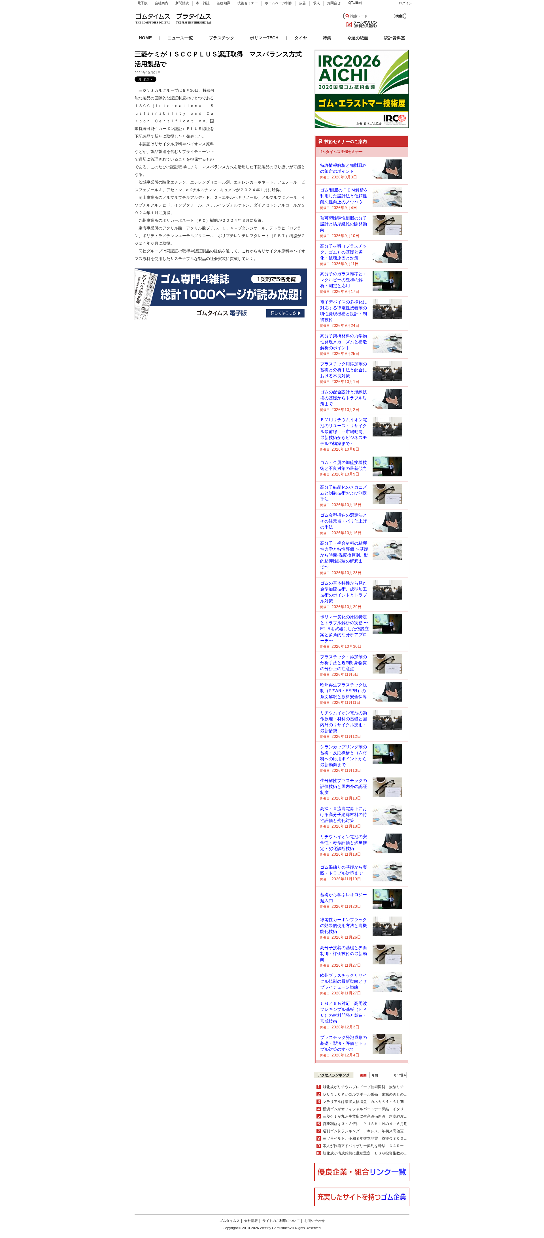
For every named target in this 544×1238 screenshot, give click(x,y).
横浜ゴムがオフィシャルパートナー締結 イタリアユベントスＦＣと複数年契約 (389, 1109)
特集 (327, 37)
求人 (316, 3)
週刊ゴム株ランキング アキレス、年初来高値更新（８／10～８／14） (382, 1131)
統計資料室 (394, 37)
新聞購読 (182, 3)
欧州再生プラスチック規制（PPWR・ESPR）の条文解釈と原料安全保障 (343, 690)
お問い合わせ (314, 1221)
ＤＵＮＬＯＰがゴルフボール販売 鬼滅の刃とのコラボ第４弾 (374, 1094)
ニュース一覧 (180, 37)
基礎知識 (223, 3)
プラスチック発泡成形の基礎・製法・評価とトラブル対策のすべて (343, 1043)
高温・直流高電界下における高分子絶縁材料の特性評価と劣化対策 (343, 814)
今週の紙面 (357, 37)
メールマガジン (361, 24)
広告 (302, 3)
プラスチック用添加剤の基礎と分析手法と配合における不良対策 (343, 369)
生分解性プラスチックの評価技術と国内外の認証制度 (343, 786)
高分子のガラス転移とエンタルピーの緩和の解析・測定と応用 (343, 279)
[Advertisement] (264, 122)
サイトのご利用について (281, 1221)
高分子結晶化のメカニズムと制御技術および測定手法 (343, 493)
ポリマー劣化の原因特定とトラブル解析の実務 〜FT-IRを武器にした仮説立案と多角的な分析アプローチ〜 (344, 628)
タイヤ (300, 37)
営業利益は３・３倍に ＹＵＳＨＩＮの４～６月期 (365, 1124)
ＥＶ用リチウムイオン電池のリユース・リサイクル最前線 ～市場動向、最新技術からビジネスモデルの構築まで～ (343, 431)
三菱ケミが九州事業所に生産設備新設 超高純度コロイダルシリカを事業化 (385, 1116)
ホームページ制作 (278, 3)
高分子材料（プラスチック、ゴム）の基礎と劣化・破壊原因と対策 (343, 252)
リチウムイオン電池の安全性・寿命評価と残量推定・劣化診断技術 (343, 842)
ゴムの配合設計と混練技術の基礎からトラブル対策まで (343, 397)
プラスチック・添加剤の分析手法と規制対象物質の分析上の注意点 (343, 662)
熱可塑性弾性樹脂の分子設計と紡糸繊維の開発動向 (343, 224)
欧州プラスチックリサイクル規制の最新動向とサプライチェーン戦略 (343, 981)
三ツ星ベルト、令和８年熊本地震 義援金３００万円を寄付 (372, 1138)
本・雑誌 (203, 3)
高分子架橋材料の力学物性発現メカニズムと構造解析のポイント (343, 341)
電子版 (142, 3)
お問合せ (334, 3)
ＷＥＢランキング (400, 1075)
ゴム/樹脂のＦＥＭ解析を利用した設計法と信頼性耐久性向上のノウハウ (344, 195)
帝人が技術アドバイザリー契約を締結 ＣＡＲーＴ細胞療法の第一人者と (383, 1146)
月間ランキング (374, 1075)
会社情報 (251, 1221)
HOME (145, 37)
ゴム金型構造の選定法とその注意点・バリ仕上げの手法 (343, 521)
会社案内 (161, 3)
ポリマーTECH (264, 37)
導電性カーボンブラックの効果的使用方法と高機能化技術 (343, 925)
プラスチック (221, 37)
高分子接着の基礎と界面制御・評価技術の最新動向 (343, 953)
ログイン (405, 3)
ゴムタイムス (229, 1221)
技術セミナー (247, 3)
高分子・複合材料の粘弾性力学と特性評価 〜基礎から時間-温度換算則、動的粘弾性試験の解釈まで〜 (344, 555)
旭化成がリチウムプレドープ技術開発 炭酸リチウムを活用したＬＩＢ (382, 1087)
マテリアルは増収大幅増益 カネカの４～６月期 (363, 1102)
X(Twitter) (355, 3)
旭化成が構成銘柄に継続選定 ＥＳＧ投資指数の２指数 (369, 1153)
